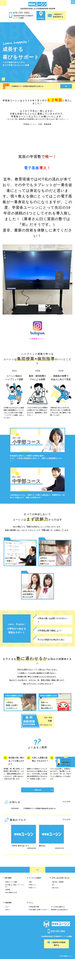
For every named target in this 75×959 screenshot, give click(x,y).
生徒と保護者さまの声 (11, 892)
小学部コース (32, 884)
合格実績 (7, 889)
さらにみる (66, 801)
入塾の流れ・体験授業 (57, 882)
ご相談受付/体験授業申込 (58, 943)
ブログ (7, 906)
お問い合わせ (55, 887)
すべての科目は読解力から (58, 906)
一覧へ (66, 86)
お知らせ (7, 909)
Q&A (53, 884)
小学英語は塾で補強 (34, 906)
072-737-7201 (21, 12)
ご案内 (30, 882)
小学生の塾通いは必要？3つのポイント (39, 909)
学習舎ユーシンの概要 (11, 882)
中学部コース (32, 887)
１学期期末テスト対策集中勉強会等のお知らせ (27, 86)
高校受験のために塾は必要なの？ (60, 909)
